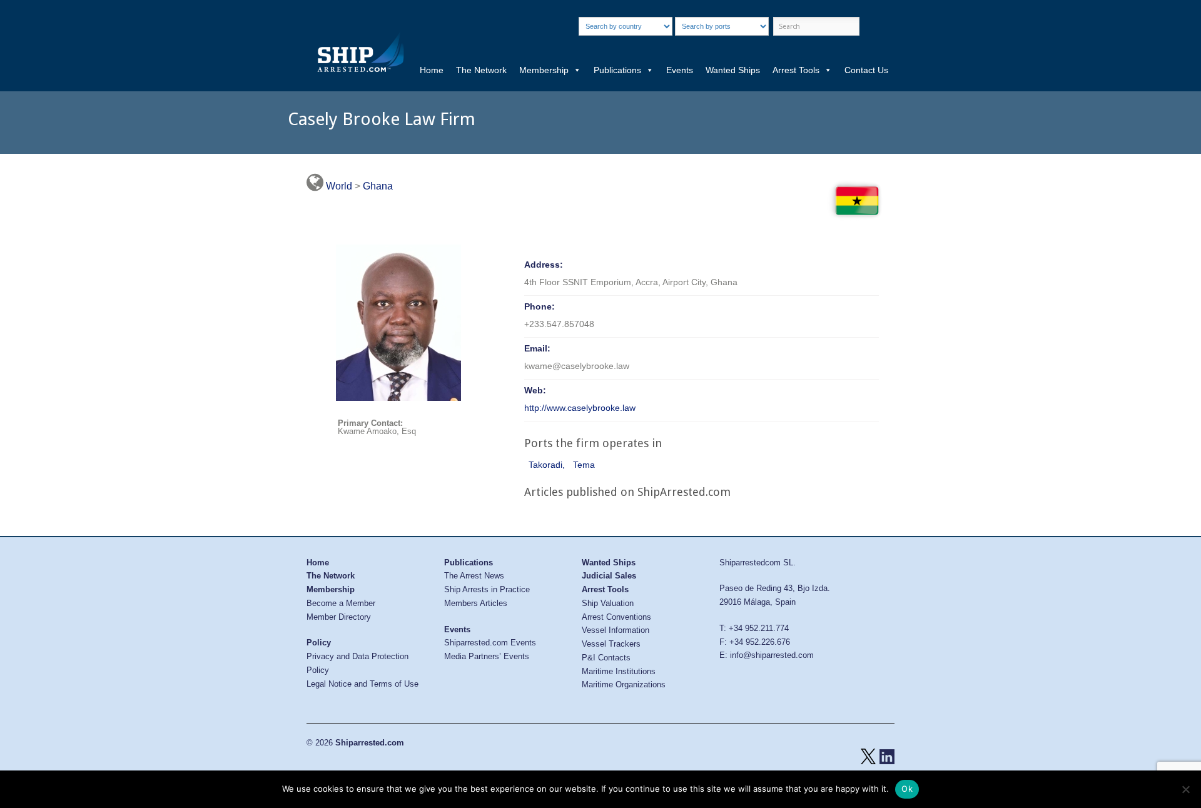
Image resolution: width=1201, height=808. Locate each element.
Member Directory (339, 617)
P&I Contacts (606, 657)
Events (679, 70)
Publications (617, 70)
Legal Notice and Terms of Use (362, 684)
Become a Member (341, 603)
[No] (1185, 789)
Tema (584, 465)
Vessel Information (615, 630)
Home (431, 70)
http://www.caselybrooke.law (580, 408)
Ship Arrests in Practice (487, 589)
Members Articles (475, 603)
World (339, 186)
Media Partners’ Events (486, 656)
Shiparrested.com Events (490, 642)
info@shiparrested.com (772, 655)
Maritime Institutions (619, 671)
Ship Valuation (608, 603)
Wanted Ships (733, 70)
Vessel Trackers (611, 644)
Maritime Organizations (624, 684)
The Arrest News (474, 575)
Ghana (378, 186)
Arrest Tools (796, 70)
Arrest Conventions (616, 617)
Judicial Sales (609, 575)
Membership (544, 70)
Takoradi (545, 465)
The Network (481, 70)
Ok (907, 789)
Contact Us (866, 70)
